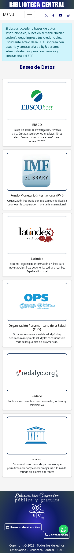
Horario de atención (24, 527)
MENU (8, 14)
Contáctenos (58, 535)
